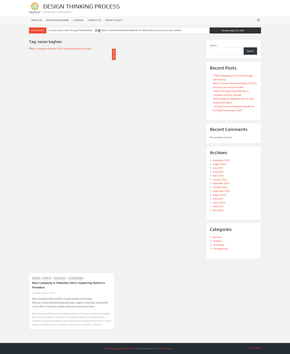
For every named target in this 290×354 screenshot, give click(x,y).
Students (47, 278)
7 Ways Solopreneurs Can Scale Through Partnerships (64, 30)
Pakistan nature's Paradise (53, 324)
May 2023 (218, 210)
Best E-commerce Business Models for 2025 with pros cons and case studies (141, 30)
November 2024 (221, 183)
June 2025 (218, 171)
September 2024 (221, 191)
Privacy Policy (113, 20)
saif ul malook (74, 324)
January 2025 (220, 179)
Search (213, 45)
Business (36, 278)
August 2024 (219, 195)
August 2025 (219, 164)
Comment (97, 324)
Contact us (94, 20)
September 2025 (221, 160)
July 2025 (218, 168)
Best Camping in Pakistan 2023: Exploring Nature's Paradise (60, 313)
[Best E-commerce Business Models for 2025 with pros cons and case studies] (98, 30)
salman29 (36, 293)
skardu (87, 324)
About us (36, 20)
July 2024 (218, 198)
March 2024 (219, 202)
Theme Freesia (165, 348)
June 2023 (218, 206)
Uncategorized (75, 278)
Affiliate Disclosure (57, 20)
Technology (59, 278)
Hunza (100, 320)
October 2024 (220, 187)
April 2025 (218, 175)
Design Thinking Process (81, 6)
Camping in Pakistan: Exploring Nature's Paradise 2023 (68, 320)
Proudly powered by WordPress (119, 348)
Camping (78, 20)
